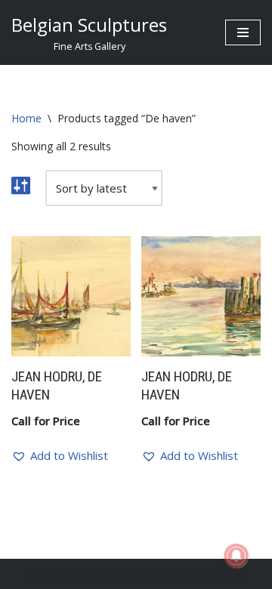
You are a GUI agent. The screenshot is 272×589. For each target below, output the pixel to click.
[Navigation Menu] (243, 32)
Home (26, 118)
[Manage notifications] (236, 556)
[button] (59, 455)
